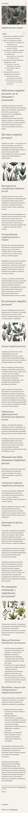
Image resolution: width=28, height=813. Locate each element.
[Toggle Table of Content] (23, 34)
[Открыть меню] (25, 3)
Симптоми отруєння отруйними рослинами (14, 65)
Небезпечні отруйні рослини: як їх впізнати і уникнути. (14, 37)
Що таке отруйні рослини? (13, 41)
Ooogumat (5, 3)
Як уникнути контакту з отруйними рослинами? (12, 73)
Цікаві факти (22, 787)
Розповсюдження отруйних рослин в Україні (15, 47)
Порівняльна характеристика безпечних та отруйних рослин (15, 56)
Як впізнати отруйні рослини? (14, 50)
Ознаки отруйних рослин (14, 52)
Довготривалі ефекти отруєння (13, 69)
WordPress (13, 810)
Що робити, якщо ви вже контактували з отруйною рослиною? (15, 82)
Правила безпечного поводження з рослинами (14, 77)
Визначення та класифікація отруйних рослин (15, 43)
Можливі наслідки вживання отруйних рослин (13, 61)
